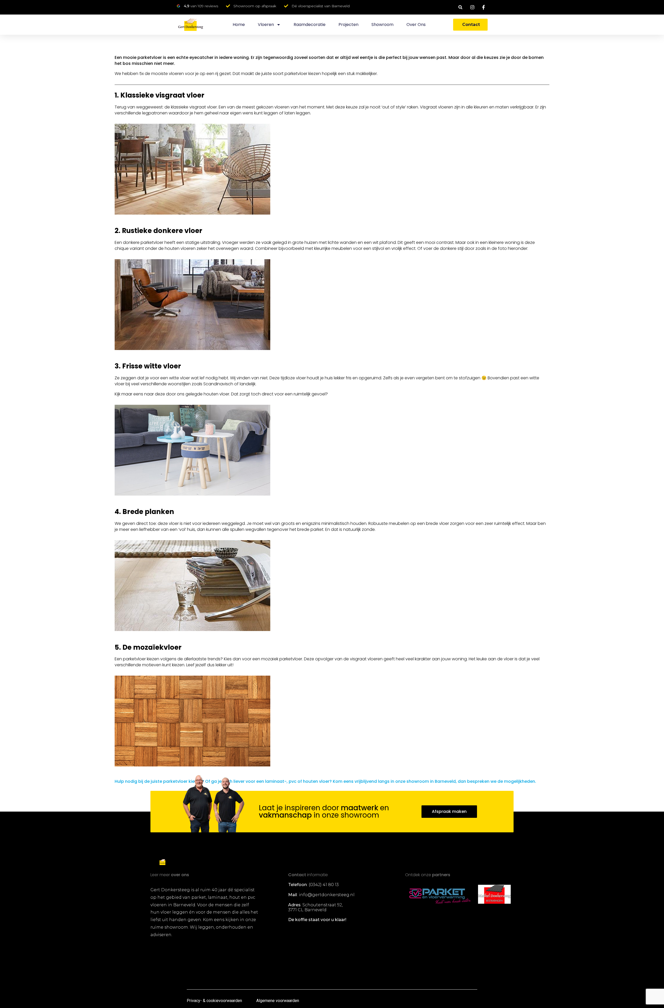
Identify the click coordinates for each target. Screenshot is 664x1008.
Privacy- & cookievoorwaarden (214, 1000)
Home (239, 25)
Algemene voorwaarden (277, 1000)
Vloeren (266, 25)
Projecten (348, 25)
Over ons (416, 25)
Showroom (382, 25)
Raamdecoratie (310, 25)
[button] (460, 7)
